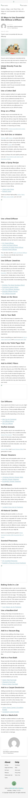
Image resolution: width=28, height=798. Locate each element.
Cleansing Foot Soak (8, 682)
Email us (21, 788)
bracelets (3, 273)
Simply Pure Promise (9, 767)
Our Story (6, 765)
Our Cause (7, 770)
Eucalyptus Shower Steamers (11, 481)
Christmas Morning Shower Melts (12, 477)
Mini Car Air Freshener (9, 419)
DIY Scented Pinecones (9, 561)
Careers (6, 777)
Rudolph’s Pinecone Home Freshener (14, 563)
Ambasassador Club (8, 775)
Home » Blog (5, 9)
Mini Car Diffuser (7, 423)
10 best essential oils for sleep (16, 129)
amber (19, 194)
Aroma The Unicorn (6, 435)
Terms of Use (17, 775)
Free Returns (17, 765)
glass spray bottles (8, 196)
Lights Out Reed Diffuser (10, 245)
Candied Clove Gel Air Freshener (12, 507)
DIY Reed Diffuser (8, 243)
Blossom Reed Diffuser (9, 249)
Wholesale (7, 772)
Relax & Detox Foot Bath (10, 684)
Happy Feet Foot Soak (9, 680)
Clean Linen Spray (8, 189)
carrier (10, 144)
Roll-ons (3, 138)
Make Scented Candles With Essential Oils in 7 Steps (12, 535)
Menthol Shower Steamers (10, 479)
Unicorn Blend (5, 449)
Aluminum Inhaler (6, 159)
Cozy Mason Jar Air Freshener (11, 607)
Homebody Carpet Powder (10, 712)
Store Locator (17, 770)
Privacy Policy (17, 772)
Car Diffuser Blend (8, 421)
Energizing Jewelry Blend (10, 287)
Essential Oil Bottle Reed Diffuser (12, 247)
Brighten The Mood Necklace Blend (13, 285)
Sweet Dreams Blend (18, 449)
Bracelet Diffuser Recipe (10, 291)
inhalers (10, 138)
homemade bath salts (20, 339)
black (22, 194)
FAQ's (16, 767)
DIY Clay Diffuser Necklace (10, 289)
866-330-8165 (13, 788)
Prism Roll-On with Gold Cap (14, 157)
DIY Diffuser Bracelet (9, 293)
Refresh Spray (6, 191)
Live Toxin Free (15, 9)
